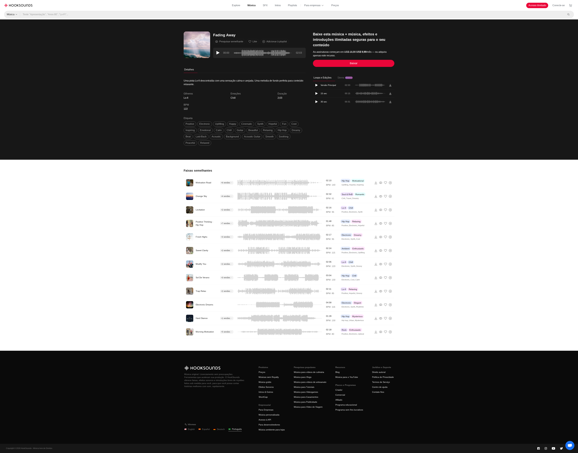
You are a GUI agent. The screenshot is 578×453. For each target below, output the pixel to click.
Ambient (346, 248)
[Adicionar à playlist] (390, 182)
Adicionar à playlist (276, 41)
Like (255, 41)
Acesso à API (265, 420)
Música (251, 5)
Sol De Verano (202, 277)
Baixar (353, 63)
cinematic (246, 124)
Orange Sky (201, 196)
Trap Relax (201, 291)
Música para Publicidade (305, 402)
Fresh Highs (201, 237)
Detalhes (189, 69)
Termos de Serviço (381, 382)
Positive (345, 212)
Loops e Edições (322, 77)
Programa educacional (346, 405)
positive (190, 124)
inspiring (190, 130)
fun (284, 124)
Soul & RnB (347, 194)
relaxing (268, 130)
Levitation (200, 209)
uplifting (219, 124)
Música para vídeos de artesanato (310, 382)
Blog (337, 372)
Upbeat (361, 334)
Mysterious (357, 316)
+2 (225, 210)
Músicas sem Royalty (269, 377)
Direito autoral (378, 372)
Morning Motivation (205, 332)
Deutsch (221, 429)
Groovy (359, 266)
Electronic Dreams (204, 304)
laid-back (201, 136)
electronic (204, 124)
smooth (269, 136)
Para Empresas (266, 410)
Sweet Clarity (202, 250)
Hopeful (352, 185)
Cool (358, 239)
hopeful (273, 124)
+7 (225, 223)
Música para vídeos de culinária (309, 372)
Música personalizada (269, 415)
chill (229, 130)
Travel (348, 198)
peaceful (190, 143)
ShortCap (263, 397)
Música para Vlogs (302, 377)
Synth (360, 212)
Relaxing (356, 221)
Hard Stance (202, 318)
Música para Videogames (306, 392)
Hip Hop (345, 181)
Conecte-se (558, 5)
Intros (278, 5)
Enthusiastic (358, 248)
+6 (225, 183)
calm (219, 130)
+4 (225, 196)
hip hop (282, 130)
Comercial (340, 395)
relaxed (204, 143)
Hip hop (345, 320)
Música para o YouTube (346, 377)
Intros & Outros (266, 392)
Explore (236, 5)
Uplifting (345, 185)
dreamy (296, 130)
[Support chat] (569, 445)
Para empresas (312, 5)
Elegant (357, 303)
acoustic (216, 136)
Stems (344, 77)
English (191, 429)
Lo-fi (344, 208)
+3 (225, 237)
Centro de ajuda (379, 387)
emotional (205, 130)
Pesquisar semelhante (231, 41)
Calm (357, 280)
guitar (240, 130)
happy (232, 124)
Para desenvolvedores (269, 424)
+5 (225, 332)
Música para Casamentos (306, 397)
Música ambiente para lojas (272, 429)
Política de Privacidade (383, 377)
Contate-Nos (378, 392)
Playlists (292, 5)
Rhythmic (360, 307)
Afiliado (338, 400)
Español (206, 429)
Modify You (201, 264)
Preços (335, 5)
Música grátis (265, 382)
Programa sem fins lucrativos (349, 410)
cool (294, 124)
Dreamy (355, 198)
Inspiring (360, 185)
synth (260, 124)
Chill (233, 98)
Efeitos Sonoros (266, 387)
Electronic (353, 212)
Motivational (358, 181)
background (232, 136)
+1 (225, 318)
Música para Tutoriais (304, 387)
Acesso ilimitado (537, 5)
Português (237, 429)
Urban (351, 320)
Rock (344, 330)
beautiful (253, 130)
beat (188, 136)
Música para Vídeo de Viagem (308, 407)
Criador (338, 390)
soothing (283, 136)
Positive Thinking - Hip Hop (204, 223)
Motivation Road (203, 182)
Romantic (359, 194)
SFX (265, 5)
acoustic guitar (252, 136)
